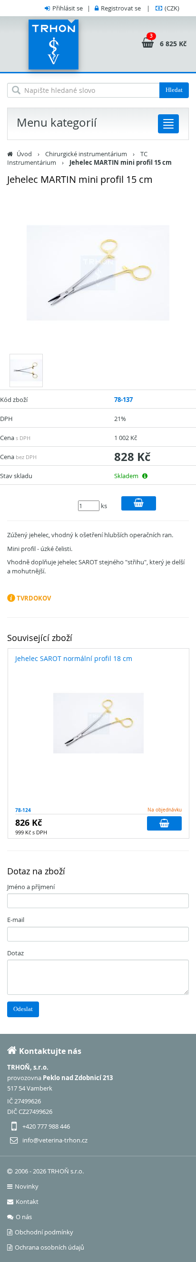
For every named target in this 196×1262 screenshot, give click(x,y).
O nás (24, 1216)
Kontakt (27, 1201)
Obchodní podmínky (44, 1232)
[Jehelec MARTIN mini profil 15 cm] (98, 272)
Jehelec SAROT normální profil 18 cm (73, 658)
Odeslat (23, 1008)
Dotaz (15, 953)
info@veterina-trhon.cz (55, 1140)
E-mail (15, 919)
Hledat (174, 89)
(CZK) (172, 8)
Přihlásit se (67, 8)
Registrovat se (121, 8)
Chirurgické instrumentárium (86, 154)
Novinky (27, 1186)
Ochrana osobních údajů (49, 1247)
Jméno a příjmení (31, 886)
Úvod (24, 154)
